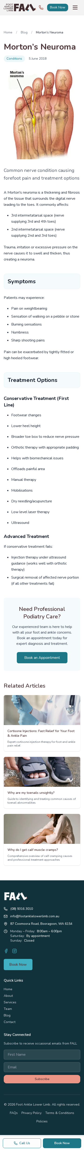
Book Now (57, 7)
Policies (42, 1121)
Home (8, 32)
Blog (24, 32)
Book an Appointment (42, 657)
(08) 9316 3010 (21, 909)
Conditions (14, 58)
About (8, 996)
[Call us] (41, 7)
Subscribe (42, 1079)
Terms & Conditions (59, 1113)
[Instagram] (14, 951)
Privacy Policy (31, 1113)
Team (8, 1009)
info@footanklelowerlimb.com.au (34, 916)
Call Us (24, 1143)
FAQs (14, 1113)
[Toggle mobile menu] (75, 7)
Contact (9, 1022)
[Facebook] (6, 951)
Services (10, 1002)
